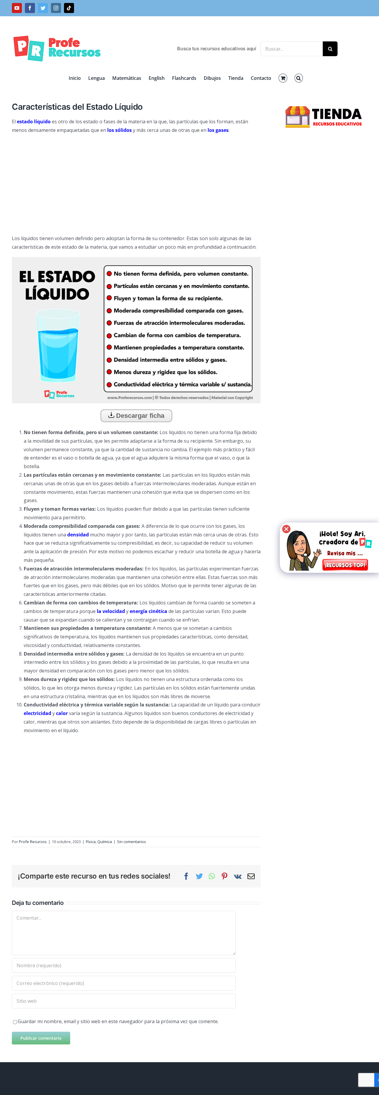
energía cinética (148, 611)
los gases (218, 130)
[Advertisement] (136, 181)
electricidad (37, 713)
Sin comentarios (131, 841)
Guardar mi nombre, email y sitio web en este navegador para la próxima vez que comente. (118, 1021)
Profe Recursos (33, 841)
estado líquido (34, 121)
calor (62, 713)
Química (104, 841)
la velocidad (111, 611)
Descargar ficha (139, 415)
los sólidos (119, 130)
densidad (78, 534)
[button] (299, 78)
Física (91, 841)
